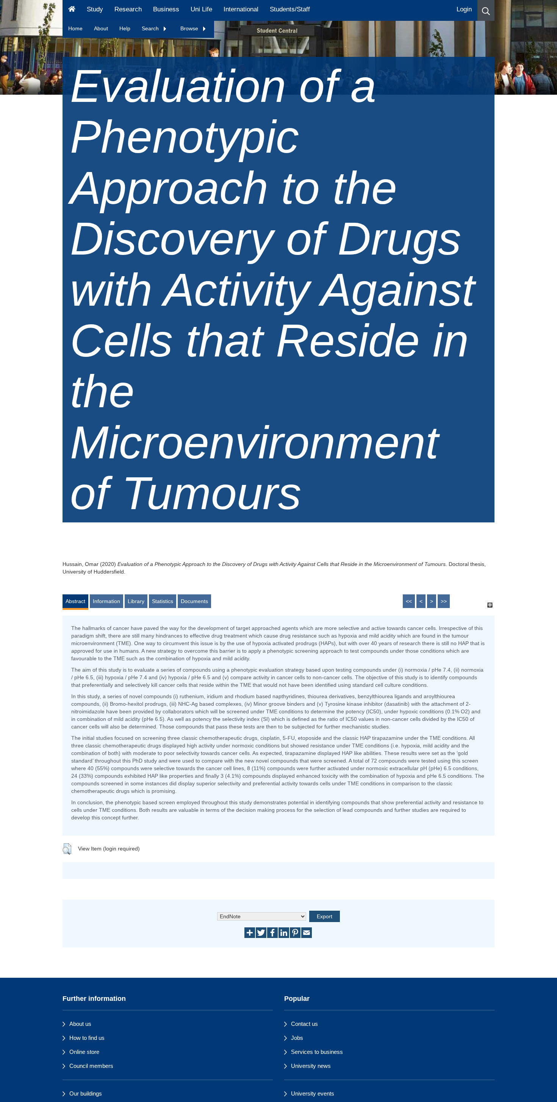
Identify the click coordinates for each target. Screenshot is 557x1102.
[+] (490, 605)
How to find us (87, 1038)
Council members (91, 1066)
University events (312, 1093)
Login (464, 9)
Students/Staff (290, 9)
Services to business (317, 1052)
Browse (190, 28)
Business (166, 9)
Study (95, 9)
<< (409, 601)
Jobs (297, 1038)
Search (151, 28)
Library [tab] (136, 601)
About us (80, 1024)
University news (311, 1066)
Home (75, 28)
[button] (485, 10)
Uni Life (201, 9)
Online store (84, 1052)
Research (128, 9)
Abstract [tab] (75, 601)
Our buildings (85, 1093)
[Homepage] (72, 10)
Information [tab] (106, 601)
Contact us (304, 1024)
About (101, 28)
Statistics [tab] (162, 601)
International (241, 9)
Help (124, 28)
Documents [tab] (194, 601)
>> (444, 601)
